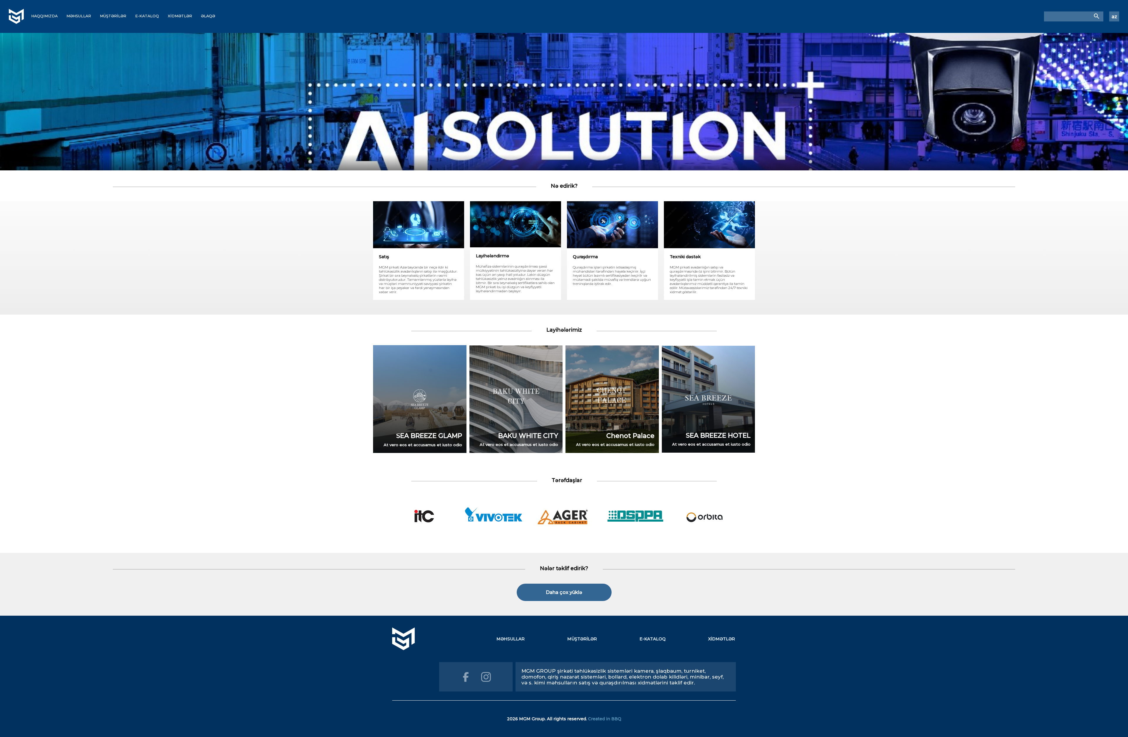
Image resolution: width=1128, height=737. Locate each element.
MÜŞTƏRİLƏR (113, 16)
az (1114, 16)
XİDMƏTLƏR (180, 16)
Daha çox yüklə (564, 592)
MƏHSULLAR (78, 16)
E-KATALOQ (147, 16)
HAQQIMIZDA (44, 16)
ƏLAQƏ (208, 16)
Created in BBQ (604, 718)
